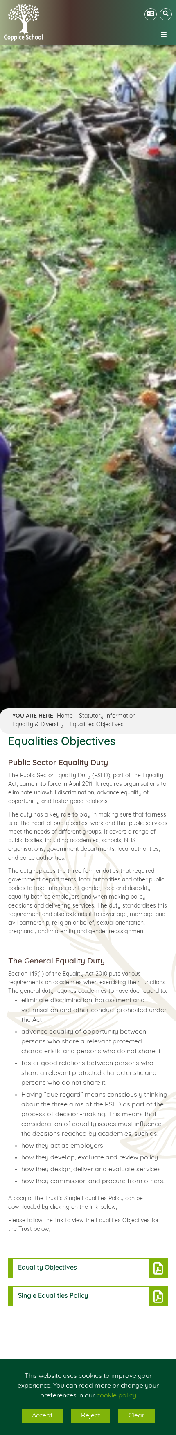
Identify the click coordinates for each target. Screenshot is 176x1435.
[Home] (23, 22)
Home (65, 716)
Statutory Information (107, 716)
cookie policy (116, 1396)
